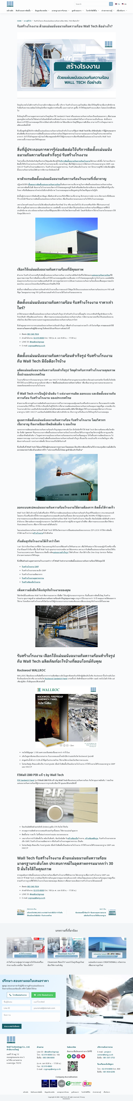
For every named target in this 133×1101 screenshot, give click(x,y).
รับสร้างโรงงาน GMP (30, 566)
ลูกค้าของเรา (76, 10)
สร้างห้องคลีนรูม (91, 838)
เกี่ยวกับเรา (121, 10)
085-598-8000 (48, 1057)
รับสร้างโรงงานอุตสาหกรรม (33, 578)
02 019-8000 (47, 1054)
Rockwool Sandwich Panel (56, 678)
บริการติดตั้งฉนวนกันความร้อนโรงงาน (75, 160)
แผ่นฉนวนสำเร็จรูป (60, 552)
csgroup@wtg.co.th (36, 345)
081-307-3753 (109, 1057)
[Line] (69, 1056)
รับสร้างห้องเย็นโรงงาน (31, 581)
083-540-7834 (33, 334)
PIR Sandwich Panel (25, 780)
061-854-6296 (109, 1071)
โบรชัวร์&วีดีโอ (91, 10)
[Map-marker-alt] (83, 1056)
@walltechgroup (37, 341)
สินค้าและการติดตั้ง (23, 10)
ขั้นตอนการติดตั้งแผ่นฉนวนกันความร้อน (44, 184)
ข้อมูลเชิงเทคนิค (41, 10)
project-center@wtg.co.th (105, 1053)
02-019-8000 (38, 337)
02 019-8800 (46, 1066)
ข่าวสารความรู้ (107, 10)
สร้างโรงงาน (38, 533)
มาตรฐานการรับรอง (59, 10)
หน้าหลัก (10, 10)
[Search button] (111, 4)
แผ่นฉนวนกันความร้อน (101, 275)
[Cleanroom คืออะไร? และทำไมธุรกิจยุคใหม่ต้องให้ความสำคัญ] (66, 947)
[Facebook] (74, 1056)
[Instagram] (78, 1056)
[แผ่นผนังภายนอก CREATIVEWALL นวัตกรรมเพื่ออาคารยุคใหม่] (107, 947)
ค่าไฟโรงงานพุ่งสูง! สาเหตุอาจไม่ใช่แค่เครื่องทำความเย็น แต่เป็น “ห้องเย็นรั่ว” (25, 963)
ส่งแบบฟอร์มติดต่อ (11, 1026)
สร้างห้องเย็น (73, 838)
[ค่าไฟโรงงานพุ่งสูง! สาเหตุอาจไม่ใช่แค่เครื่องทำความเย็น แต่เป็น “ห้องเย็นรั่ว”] (25, 947)
